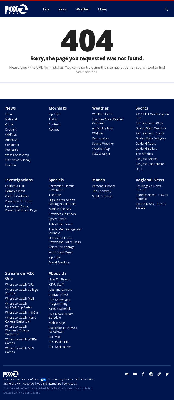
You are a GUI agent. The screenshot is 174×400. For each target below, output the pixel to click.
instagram (151, 374)
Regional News (150, 179)
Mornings (58, 108)
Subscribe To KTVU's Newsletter (63, 330)
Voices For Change (61, 247)
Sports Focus (58, 219)
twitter (167, 374)
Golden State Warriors (151, 128)
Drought (11, 129)
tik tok (159, 374)
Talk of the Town (60, 224)
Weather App (101, 148)
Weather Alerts (102, 114)
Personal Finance (104, 186)
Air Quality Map (102, 128)
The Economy (101, 191)
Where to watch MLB (19, 298)
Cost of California (17, 196)
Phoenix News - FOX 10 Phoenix (152, 197)
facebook (143, 374)
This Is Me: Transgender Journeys (65, 231)
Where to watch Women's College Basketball (17, 330)
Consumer (12, 145)
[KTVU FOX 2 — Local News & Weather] (19, 9)
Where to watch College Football (21, 291)
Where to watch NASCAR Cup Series (18, 305)
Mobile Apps (57, 323)
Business (11, 140)
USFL (139, 169)
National (11, 119)
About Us (57, 273)
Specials (56, 179)
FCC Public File (59, 342)
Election (10, 165)
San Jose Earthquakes (150, 164)
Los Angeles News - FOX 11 (149, 188)
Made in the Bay (60, 209)
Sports (142, 108)
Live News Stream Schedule (61, 316)
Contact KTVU (58, 295)
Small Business (102, 196)
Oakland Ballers (146, 148)
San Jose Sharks (146, 159)
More (102, 9)
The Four (55, 195)
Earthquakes (100, 138)
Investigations (19, 179)
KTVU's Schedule (60, 309)
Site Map (55, 337)
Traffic (53, 119)
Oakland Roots (146, 143)
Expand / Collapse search (166, 9)
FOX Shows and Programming (59, 302)
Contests (55, 124)
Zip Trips (54, 114)
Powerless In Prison (18, 201)
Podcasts (11, 150)
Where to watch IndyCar (21, 312)
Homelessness (15, 191)
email (126, 374)
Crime (9, 124)
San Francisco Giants (150, 133)
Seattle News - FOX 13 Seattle (151, 206)
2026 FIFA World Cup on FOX (152, 116)
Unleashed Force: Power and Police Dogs (21, 208)
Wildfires (11, 134)
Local (9, 114)
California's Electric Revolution (61, 188)
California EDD (15, 186)
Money (98, 179)
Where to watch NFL (19, 284)
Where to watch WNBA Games (21, 341)
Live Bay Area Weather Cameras (107, 121)
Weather (100, 108)
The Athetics (144, 154)
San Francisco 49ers (149, 123)
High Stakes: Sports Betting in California (62, 202)
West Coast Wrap (17, 155)
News (10, 108)
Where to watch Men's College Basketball (20, 319)
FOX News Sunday (17, 160)
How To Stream (59, 279)
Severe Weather (103, 143)
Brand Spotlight (59, 262)
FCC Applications (60, 347)
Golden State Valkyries (151, 138)
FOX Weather (101, 154)
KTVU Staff (56, 284)
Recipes (54, 129)
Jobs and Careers (60, 289)
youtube (135, 374)
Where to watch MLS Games (19, 350)
